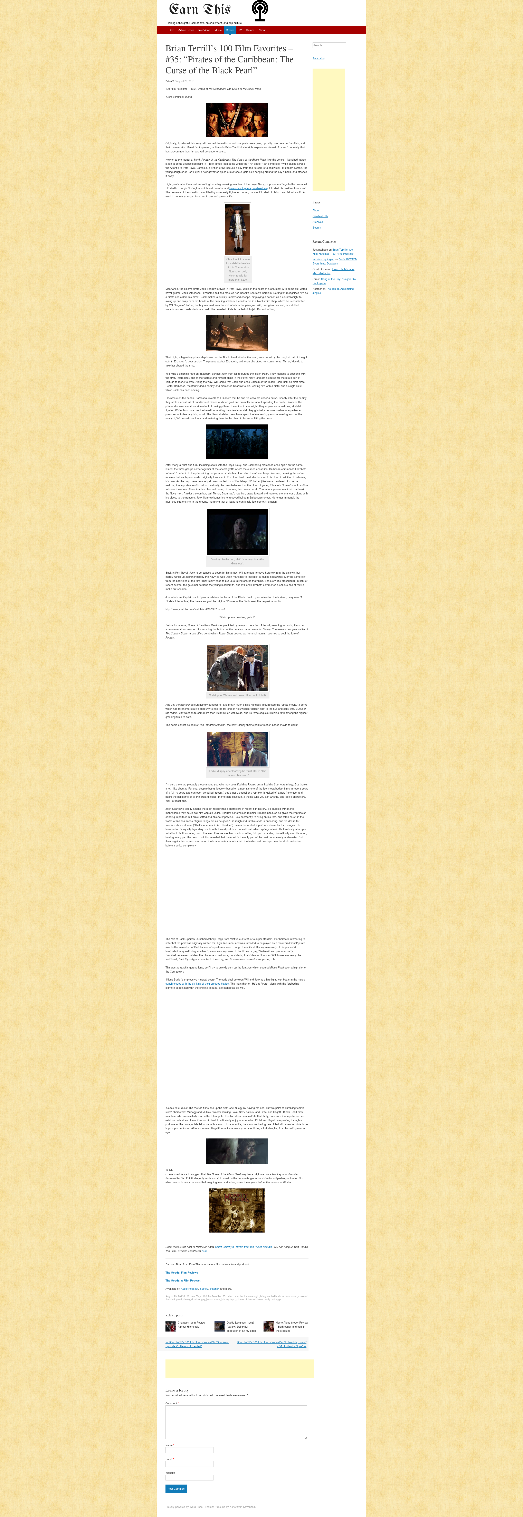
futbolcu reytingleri (323, 259)
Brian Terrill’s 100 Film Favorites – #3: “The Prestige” (333, 251)
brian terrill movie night (246, 1296)
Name (169, 1445)
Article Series (186, 30)
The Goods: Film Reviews (181, 1272)
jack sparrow (213, 1299)
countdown (291, 1296)
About (262, 30)
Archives (318, 222)
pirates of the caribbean (250, 1299)
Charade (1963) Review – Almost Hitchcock (192, 1324)
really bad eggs (272, 1299)
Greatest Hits (320, 216)
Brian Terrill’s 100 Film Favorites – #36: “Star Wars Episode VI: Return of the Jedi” (197, 1344)
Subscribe (318, 58)
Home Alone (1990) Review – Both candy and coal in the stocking (292, 1326)
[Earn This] (202, 10)
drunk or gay (198, 1299)
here (204, 1251)
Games (250, 30)
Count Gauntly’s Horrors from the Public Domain (243, 1247)
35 (224, 1296)
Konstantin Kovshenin (243, 1507)
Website (170, 1473)
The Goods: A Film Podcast (182, 1280)
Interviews (204, 30)
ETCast (169, 30)
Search (317, 227)
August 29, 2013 (185, 81)
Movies (230, 30)
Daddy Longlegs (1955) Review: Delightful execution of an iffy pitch (241, 1326)
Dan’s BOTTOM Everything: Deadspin (335, 261)
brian (229, 1296)
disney (186, 1299)
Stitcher (214, 1288)
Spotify (204, 1288)
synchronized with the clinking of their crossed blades (197, 983)
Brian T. (169, 81)
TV (240, 30)
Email (169, 1459)
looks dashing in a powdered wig (248, 188)
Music (218, 30)
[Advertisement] (239, 1368)
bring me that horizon (272, 1296)
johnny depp (228, 1299)
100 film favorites (212, 1296)
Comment (172, 1403)
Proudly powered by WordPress (184, 1507)
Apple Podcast (189, 1288)
